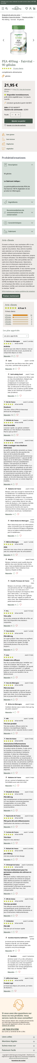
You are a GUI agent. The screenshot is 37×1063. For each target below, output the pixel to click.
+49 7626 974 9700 (10, 1029)
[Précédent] (3, 40)
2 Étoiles (8, 322)
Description (12, 165)
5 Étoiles (8, 315)
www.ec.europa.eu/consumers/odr (18, 1058)
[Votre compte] (30, 8)
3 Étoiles (8, 319)
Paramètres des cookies (18, 1060)
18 (31, 315)
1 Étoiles (8, 324)
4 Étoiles (8, 317)
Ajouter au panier (18, 121)
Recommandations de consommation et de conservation (15, 212)
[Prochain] (33, 40)
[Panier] (34, 8)
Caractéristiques (14, 223)
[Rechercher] (6, 8)
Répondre (7, 356)
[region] (18, 41)
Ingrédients (12, 202)
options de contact (8, 1025)
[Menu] (3, 8)
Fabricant (12, 231)
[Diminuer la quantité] (12, 114)
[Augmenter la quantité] (19, 114)
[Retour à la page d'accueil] (18, 8)
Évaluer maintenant (11, 296)
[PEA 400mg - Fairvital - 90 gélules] (18, 40)
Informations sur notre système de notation (18, 291)
